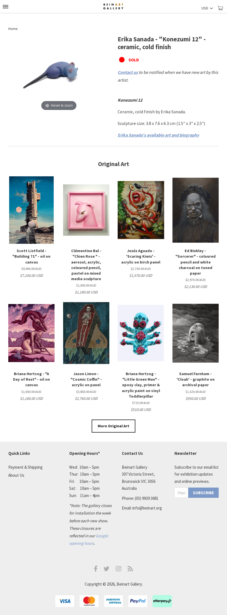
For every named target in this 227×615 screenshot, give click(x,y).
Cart (222, 10)
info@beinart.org (147, 508)
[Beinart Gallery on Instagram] (118, 570)
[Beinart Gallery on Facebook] (95, 570)
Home (12, 28)
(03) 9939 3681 (146, 498)
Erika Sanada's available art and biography (158, 135)
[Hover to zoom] (58, 73)
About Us (16, 475)
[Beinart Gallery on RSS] (130, 570)
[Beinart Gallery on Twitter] (106, 569)
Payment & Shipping (25, 467)
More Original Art (113, 425)
